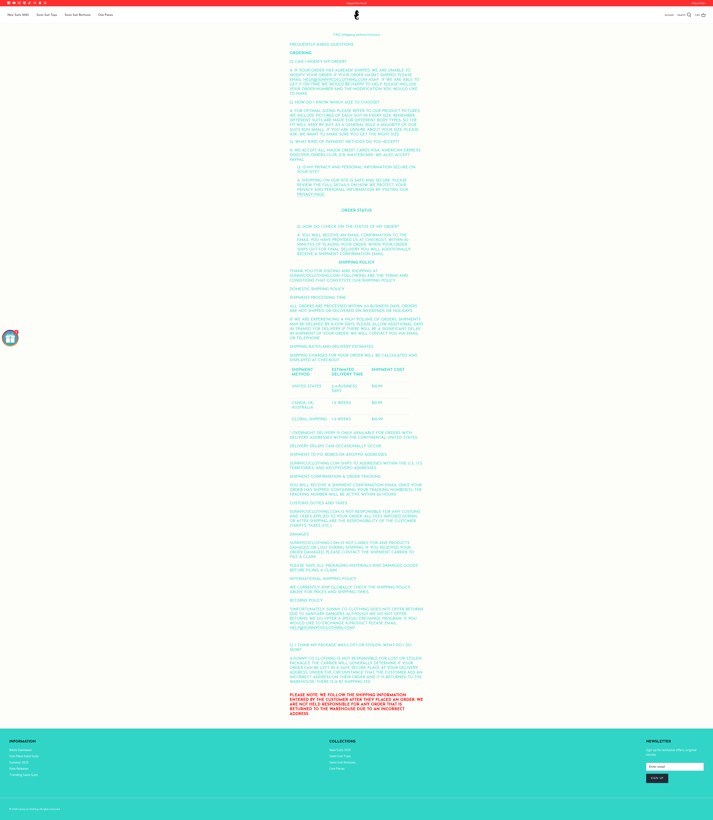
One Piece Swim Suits (24, 756)
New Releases (19, 768)
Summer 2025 (18, 762)
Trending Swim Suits (23, 775)
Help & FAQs (699, 3)
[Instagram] (19, 2)
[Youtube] (14, 2)
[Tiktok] (29, 2)
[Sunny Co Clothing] (356, 15)
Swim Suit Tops (46, 15)
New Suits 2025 (18, 15)
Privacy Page (310, 195)
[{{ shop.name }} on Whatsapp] (45, 2)
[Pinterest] (24, 2)
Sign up (657, 778)
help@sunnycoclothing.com (335, 80)
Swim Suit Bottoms (78, 15)
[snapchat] (40, 2)
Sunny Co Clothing (28, 809)
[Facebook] (8, 2)
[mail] (34, 2)
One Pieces (105, 15)
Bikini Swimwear (20, 750)
